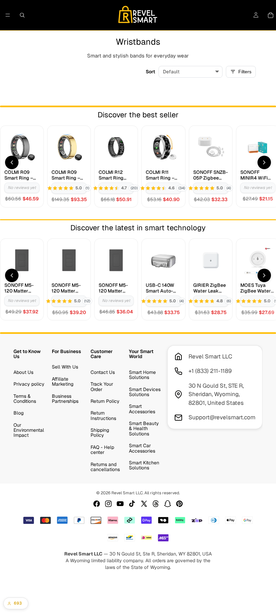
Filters (244, 71)
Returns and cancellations (105, 466)
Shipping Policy (100, 432)
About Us (23, 372)
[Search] (22, 15)
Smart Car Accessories (142, 448)
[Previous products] (12, 162)
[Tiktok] (132, 504)
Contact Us (103, 372)
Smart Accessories (142, 408)
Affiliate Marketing (62, 381)
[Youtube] (120, 504)
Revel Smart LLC (127, 493)
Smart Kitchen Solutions (144, 465)
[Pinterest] (179, 504)
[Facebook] (97, 504)
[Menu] (7, 15)
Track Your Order (102, 386)
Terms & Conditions (24, 398)
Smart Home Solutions (142, 374)
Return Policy (105, 401)
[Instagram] (108, 504)
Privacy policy (28, 384)
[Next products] (264, 162)
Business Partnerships (65, 398)
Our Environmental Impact (28, 430)
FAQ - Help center (102, 449)
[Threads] (156, 504)
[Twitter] (144, 504)
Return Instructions (103, 415)
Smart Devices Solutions (145, 391)
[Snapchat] (168, 504)
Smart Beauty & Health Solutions (144, 428)
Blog (18, 413)
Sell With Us (65, 367)
